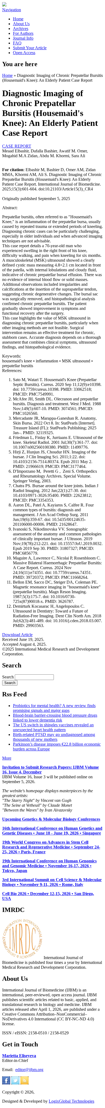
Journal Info (23, 38)
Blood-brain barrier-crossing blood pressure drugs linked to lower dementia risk (55, 717)
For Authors (23, 33)
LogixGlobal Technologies (71, 1101)
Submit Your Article (30, 48)
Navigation (11, 9)
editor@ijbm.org (29, 1069)
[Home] (4, 5)
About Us (21, 23)
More (6, 758)
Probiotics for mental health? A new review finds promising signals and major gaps (54, 708)
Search (8, 677)
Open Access (24, 52)
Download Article (17, 634)
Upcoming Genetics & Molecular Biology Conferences (51, 819)
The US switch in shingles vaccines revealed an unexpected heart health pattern (53, 727)
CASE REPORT (16, 146)
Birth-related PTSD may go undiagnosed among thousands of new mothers (54, 737)
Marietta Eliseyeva (19, 1055)
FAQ (17, 43)
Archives (20, 28)
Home (18, 19)
